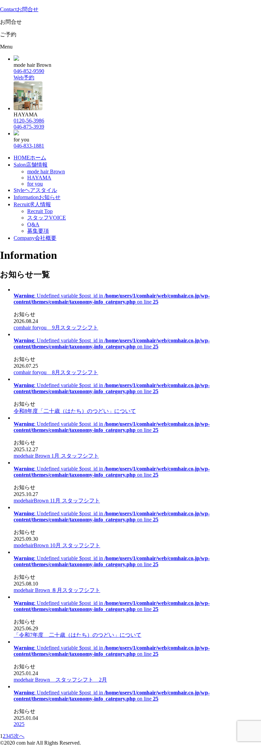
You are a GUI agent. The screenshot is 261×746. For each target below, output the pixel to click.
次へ (19, 736)
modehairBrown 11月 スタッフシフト (57, 500)
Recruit (32, 204)
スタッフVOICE (46, 218)
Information (37, 197)
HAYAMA (39, 177)
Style (35, 190)
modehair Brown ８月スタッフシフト (57, 590)
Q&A (33, 224)
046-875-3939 (29, 127)
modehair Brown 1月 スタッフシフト (56, 456)
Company (35, 238)
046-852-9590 (29, 71)
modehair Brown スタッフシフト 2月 (60, 680)
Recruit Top (40, 211)
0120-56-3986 (29, 120)
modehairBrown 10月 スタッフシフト (57, 545)
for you (35, 184)
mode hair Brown (46, 171)
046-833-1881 (29, 146)
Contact (19, 9)
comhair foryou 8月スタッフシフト (56, 372)
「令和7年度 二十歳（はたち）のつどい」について (77, 635)
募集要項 (38, 231)
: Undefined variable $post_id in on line (112, 299)
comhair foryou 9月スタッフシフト (56, 327)
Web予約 (24, 77)
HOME (30, 157)
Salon (31, 165)
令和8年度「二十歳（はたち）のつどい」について (75, 411)
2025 (19, 724)
